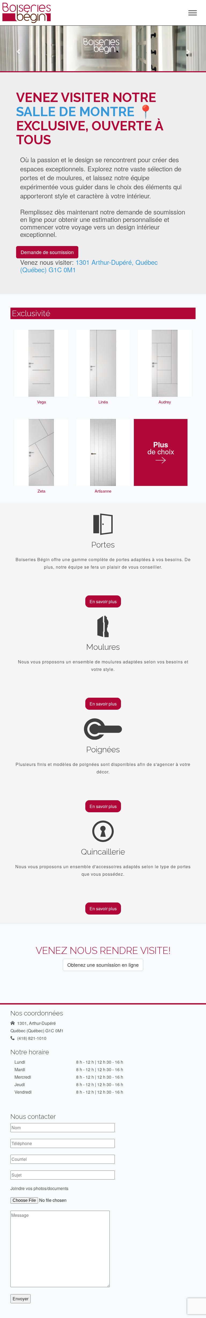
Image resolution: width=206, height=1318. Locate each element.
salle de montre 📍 (85, 111)
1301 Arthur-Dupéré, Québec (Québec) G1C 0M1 (89, 265)
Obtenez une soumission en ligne (103, 964)
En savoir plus (103, 601)
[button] (15, 48)
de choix (161, 448)
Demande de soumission (47, 251)
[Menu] (192, 12)
